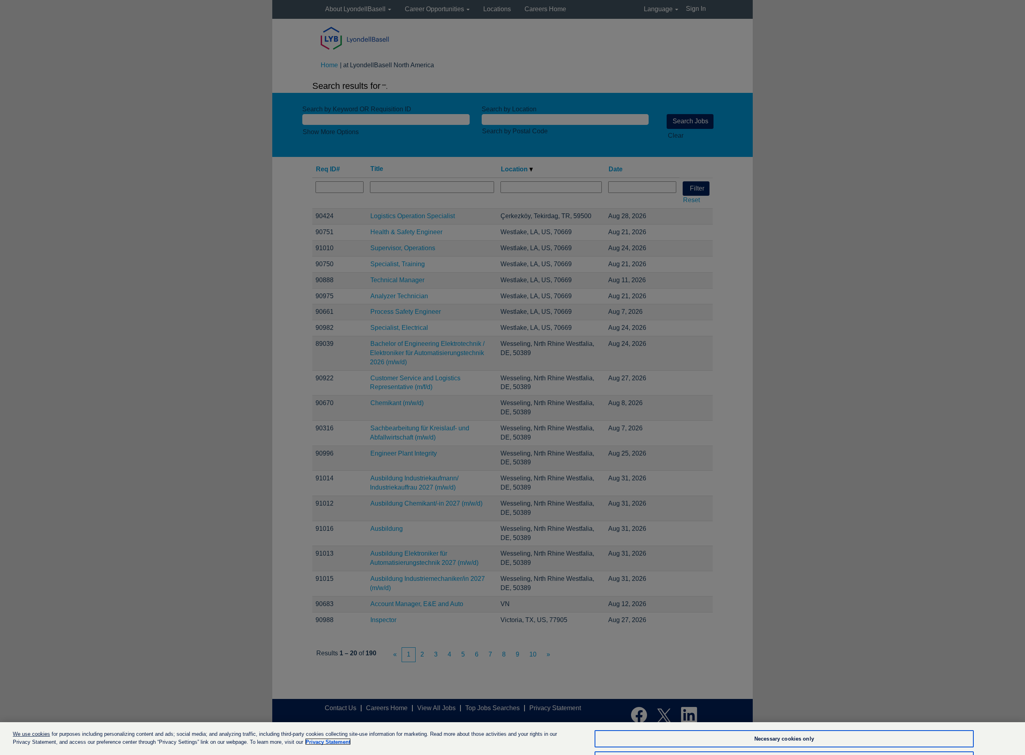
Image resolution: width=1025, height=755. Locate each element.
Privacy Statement (327, 742)
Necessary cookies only (784, 739)
